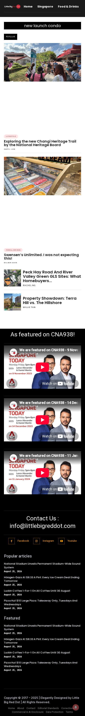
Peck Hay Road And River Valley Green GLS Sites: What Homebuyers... (52, 276)
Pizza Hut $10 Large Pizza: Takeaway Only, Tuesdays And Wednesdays (40, 602)
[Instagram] (36, 541)
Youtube (72, 541)
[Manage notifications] (76, 707)
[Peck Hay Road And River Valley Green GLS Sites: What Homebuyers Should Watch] (12, 277)
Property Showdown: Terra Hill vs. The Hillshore (49, 300)
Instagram (48, 541)
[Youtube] (61, 541)
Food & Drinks (13, 250)
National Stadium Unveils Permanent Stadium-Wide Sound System (42, 627)
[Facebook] (11, 541)
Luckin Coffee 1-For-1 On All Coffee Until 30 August (37, 591)
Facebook (23, 541)
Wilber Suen (10, 263)
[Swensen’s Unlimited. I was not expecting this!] (42, 176)
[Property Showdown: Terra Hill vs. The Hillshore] (12, 302)
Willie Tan (29, 307)
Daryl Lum (9, 149)
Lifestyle (11, 136)
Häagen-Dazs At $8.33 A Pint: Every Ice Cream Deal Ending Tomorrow (41, 579)
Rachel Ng (29, 285)
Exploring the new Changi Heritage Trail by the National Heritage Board (40, 143)
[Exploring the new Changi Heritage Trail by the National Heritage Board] (42, 62)
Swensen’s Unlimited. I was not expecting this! (41, 256)
